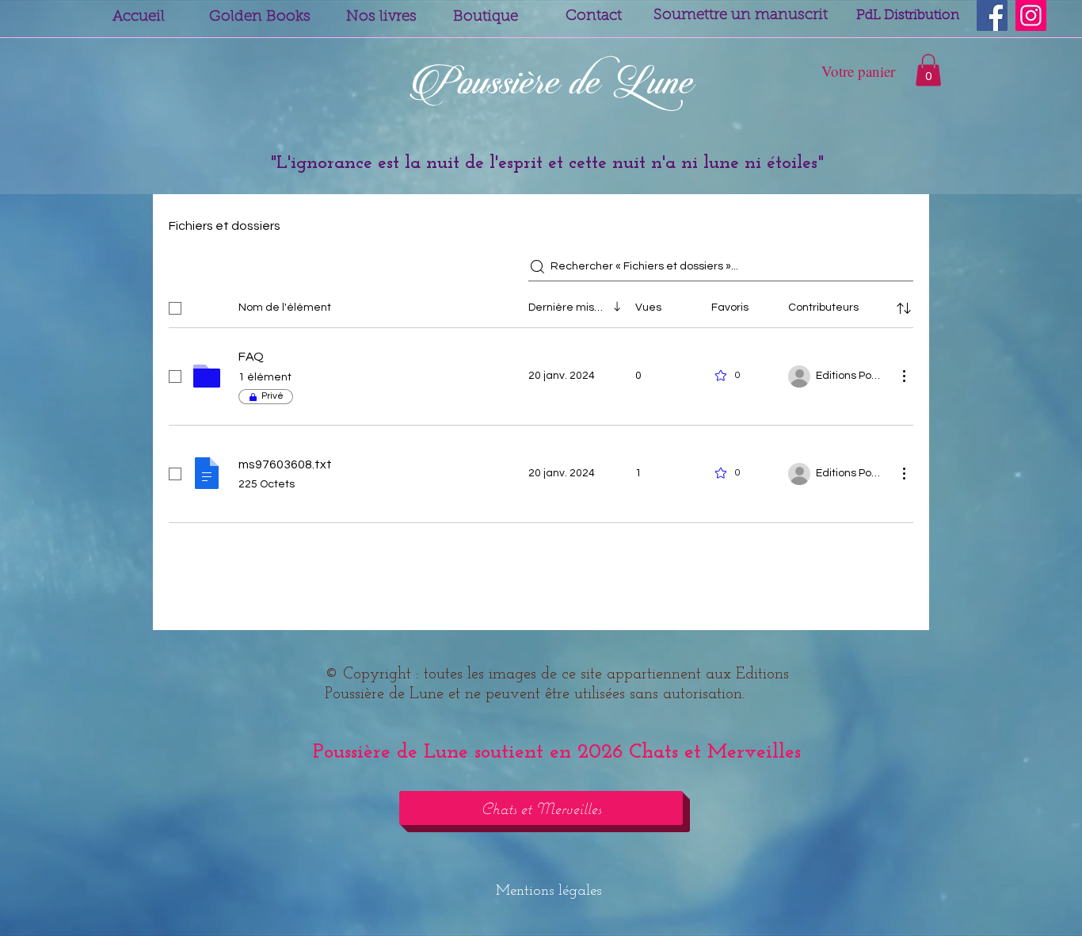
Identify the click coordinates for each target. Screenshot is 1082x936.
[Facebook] (992, 15)
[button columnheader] (903, 308)
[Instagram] (1030, 15)
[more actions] (903, 375)
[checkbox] (175, 308)
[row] (541, 305)
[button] (928, 70)
